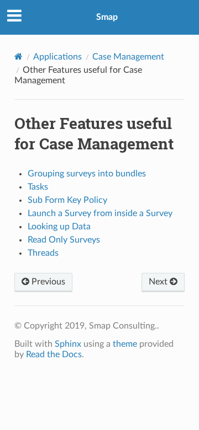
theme (125, 344)
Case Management (128, 56)
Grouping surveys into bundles (87, 173)
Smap (107, 17)
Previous (47, 281)
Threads (43, 253)
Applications (57, 56)
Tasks (38, 186)
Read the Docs (54, 354)
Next (159, 281)
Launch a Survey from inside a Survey (100, 213)
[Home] (18, 56)
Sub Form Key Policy (67, 200)
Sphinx (68, 344)
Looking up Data (59, 226)
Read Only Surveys (64, 239)
